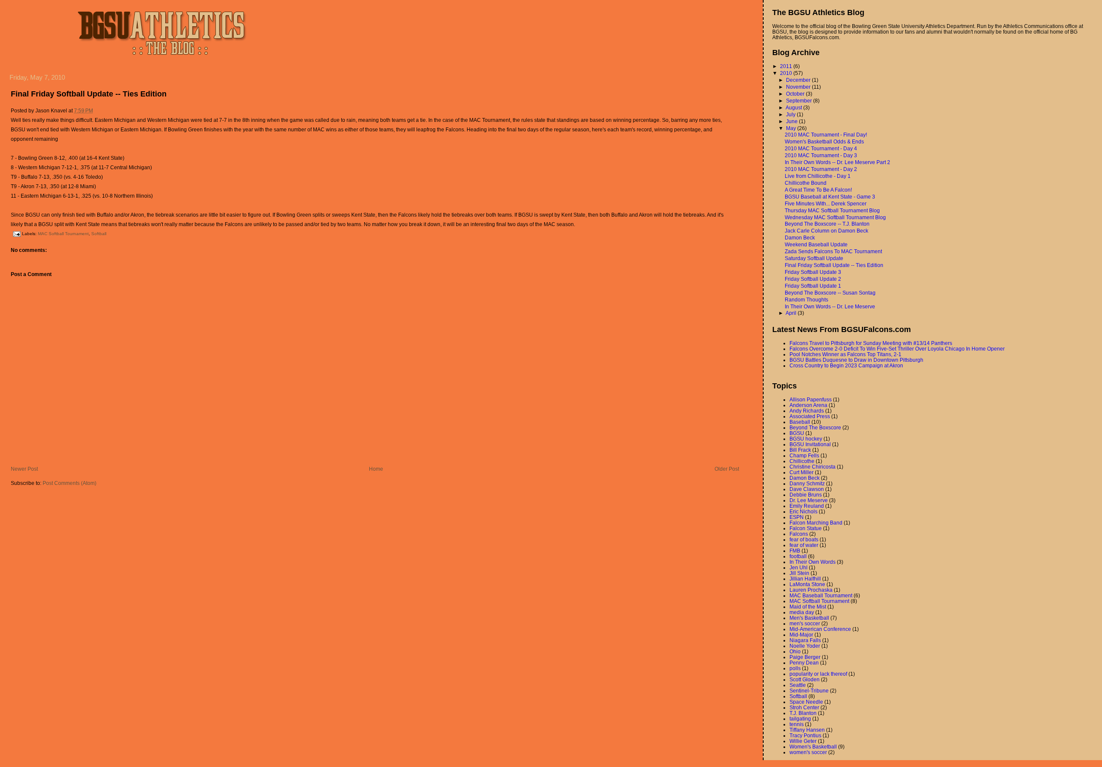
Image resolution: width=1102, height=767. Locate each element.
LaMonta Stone (807, 584)
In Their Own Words (812, 562)
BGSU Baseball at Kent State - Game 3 (830, 196)
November (799, 87)
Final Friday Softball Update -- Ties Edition (89, 94)
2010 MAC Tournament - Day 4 (821, 148)
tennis (796, 724)
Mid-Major (801, 634)
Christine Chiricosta (812, 466)
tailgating (800, 718)
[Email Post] (16, 233)
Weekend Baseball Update (816, 244)
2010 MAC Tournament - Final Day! (826, 134)
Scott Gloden (804, 679)
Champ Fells (804, 455)
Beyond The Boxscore (815, 427)
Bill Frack (800, 450)
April (792, 313)
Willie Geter (803, 741)
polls (795, 668)
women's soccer (808, 752)
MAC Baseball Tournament (820, 595)
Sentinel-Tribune (809, 690)
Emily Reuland (806, 506)
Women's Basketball (813, 746)
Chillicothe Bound (805, 183)
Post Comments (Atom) (69, 483)
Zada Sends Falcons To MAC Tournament (833, 251)
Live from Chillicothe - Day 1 (818, 176)
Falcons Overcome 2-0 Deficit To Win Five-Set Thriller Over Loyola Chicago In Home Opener (897, 348)
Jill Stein (799, 573)
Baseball (799, 422)
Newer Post (24, 469)
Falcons (798, 534)
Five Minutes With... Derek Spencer (826, 203)
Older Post (727, 469)
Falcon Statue (805, 528)
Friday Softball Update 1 (813, 286)
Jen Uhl (798, 567)
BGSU (796, 433)
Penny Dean (804, 662)
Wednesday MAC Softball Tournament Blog (835, 217)
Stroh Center (804, 707)
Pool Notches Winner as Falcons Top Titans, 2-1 (845, 354)
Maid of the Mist (807, 606)
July (791, 114)
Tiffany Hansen (807, 730)
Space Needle (806, 702)
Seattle (797, 685)
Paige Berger (804, 657)
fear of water (803, 545)
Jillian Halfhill (805, 578)
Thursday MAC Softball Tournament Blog (832, 210)
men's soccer (804, 623)
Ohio (795, 651)
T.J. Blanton (803, 713)
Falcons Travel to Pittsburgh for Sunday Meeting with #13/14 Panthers (870, 343)
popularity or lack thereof (818, 674)
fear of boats (803, 539)
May (791, 128)
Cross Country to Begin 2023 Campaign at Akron (846, 365)
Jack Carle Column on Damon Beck (826, 230)
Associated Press (809, 416)
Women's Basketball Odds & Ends (824, 141)
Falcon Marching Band (815, 522)
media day (801, 612)
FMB (794, 550)
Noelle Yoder (804, 646)
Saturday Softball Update (814, 258)
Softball (98, 233)
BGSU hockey (805, 438)
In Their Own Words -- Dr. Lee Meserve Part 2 (837, 162)
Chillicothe (801, 461)
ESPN (796, 517)
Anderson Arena (808, 405)
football (798, 556)
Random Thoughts (806, 299)
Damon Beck (800, 237)
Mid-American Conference (820, 629)
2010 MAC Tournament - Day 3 (821, 155)
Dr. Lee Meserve (808, 500)
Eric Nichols (803, 511)
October (796, 93)
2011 (786, 66)
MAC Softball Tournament (63, 233)
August (794, 107)
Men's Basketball (809, 618)
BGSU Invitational (810, 444)
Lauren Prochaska (811, 590)
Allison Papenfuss (810, 399)
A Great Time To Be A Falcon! (818, 190)
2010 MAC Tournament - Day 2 (821, 169)
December (799, 80)
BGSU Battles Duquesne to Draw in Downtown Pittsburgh (856, 360)
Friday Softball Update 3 (813, 272)
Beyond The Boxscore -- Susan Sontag (830, 292)
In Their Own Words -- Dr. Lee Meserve (830, 306)
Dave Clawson (806, 489)
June (792, 121)
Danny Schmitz (807, 483)
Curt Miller (801, 472)
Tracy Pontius (805, 735)
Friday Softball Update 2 (813, 279)
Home (376, 469)
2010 (786, 73)
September (799, 100)
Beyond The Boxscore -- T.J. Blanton (827, 224)
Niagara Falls (805, 640)
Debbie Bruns (805, 494)
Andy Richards (806, 410)
